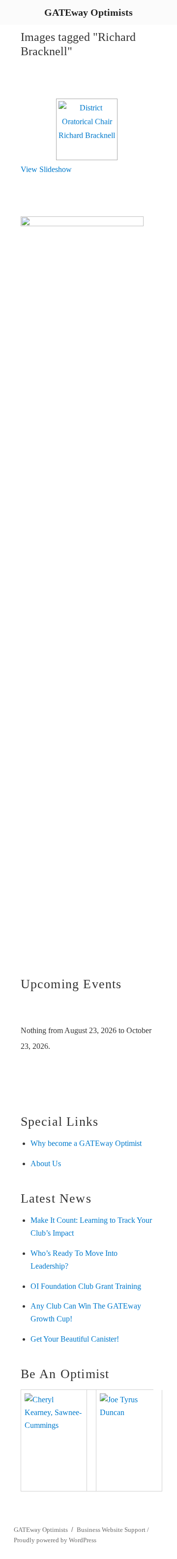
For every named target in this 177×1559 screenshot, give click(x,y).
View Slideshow (46, 169)
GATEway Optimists (41, 1529)
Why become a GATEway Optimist (86, 1143)
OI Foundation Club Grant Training (85, 1286)
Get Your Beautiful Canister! (74, 1339)
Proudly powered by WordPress (55, 1540)
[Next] (140, 1011)
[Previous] (34, 1011)
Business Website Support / (113, 1529)
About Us (45, 1163)
